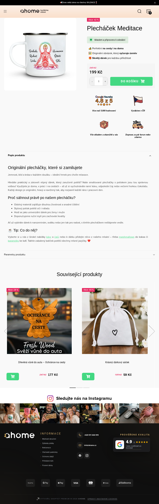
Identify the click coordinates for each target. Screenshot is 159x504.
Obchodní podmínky (50, 452)
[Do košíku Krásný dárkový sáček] (88, 376)
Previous (7, 331)
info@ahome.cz (90, 445)
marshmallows (126, 237)
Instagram (87, 455)
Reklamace (46, 448)
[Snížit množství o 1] (92, 81)
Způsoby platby (48, 443)
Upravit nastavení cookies (102, 499)
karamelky (13, 240)
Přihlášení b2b (47, 461)
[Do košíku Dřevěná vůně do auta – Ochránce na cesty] (13, 376)
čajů (56, 237)
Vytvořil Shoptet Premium (55, 499)
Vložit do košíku (131, 81)
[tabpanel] (42, 335)
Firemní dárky (47, 465)
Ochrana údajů (48, 456)
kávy (48, 237)
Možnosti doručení (49, 439)
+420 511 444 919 (91, 435)
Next (152, 331)
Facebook (80, 455)
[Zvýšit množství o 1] (105, 81)
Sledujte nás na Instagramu (84, 398)
